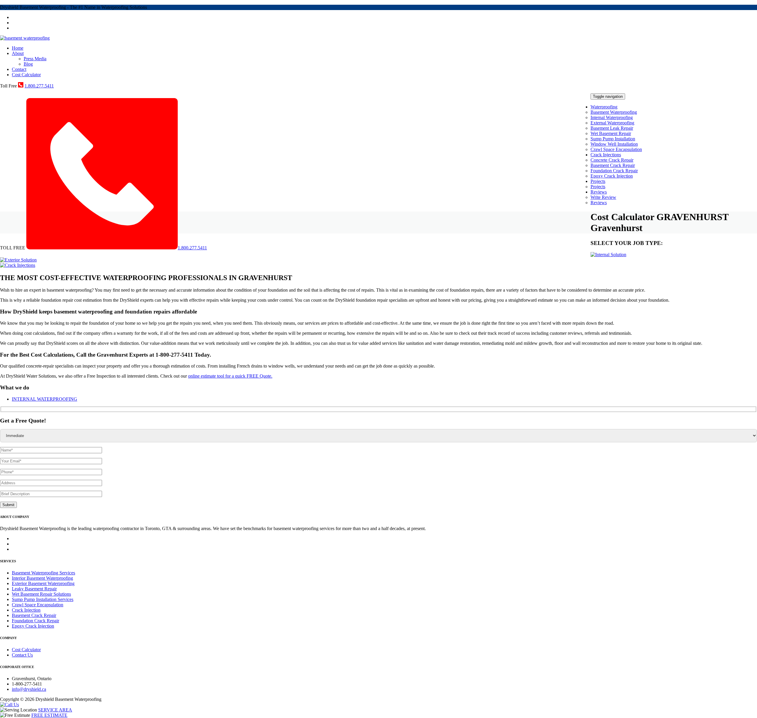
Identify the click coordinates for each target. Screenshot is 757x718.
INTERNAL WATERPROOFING (44, 399)
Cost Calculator (26, 74)
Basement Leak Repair (612, 128)
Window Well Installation (614, 144)
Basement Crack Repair (613, 165)
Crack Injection (26, 610)
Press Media (35, 58)
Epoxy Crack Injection (612, 175)
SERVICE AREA (55, 709)
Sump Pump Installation (613, 138)
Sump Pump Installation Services (42, 599)
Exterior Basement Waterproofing (43, 583)
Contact (19, 69)
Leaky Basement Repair (34, 588)
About (18, 53)
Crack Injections (606, 154)
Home (17, 48)
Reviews (599, 191)
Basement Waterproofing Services (43, 572)
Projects (598, 181)
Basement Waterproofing (614, 112)
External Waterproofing (612, 122)
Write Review (603, 197)
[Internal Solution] (608, 254)
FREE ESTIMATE (49, 715)
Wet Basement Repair (611, 133)
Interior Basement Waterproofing (42, 578)
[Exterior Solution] (18, 259)
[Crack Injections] (17, 265)
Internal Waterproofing (612, 117)
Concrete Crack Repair (612, 160)
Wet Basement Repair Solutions (41, 594)
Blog (28, 63)
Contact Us (22, 654)
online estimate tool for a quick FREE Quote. (230, 376)
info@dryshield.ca (29, 689)
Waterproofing (604, 106)
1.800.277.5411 (39, 85)
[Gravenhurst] (25, 37)
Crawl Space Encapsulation (616, 149)
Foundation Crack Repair (614, 170)
